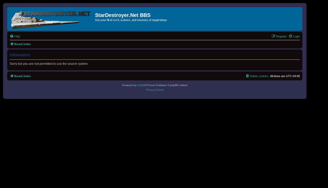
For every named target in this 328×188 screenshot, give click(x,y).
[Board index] (51, 18)
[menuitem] (15, 36)
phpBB (141, 85)
